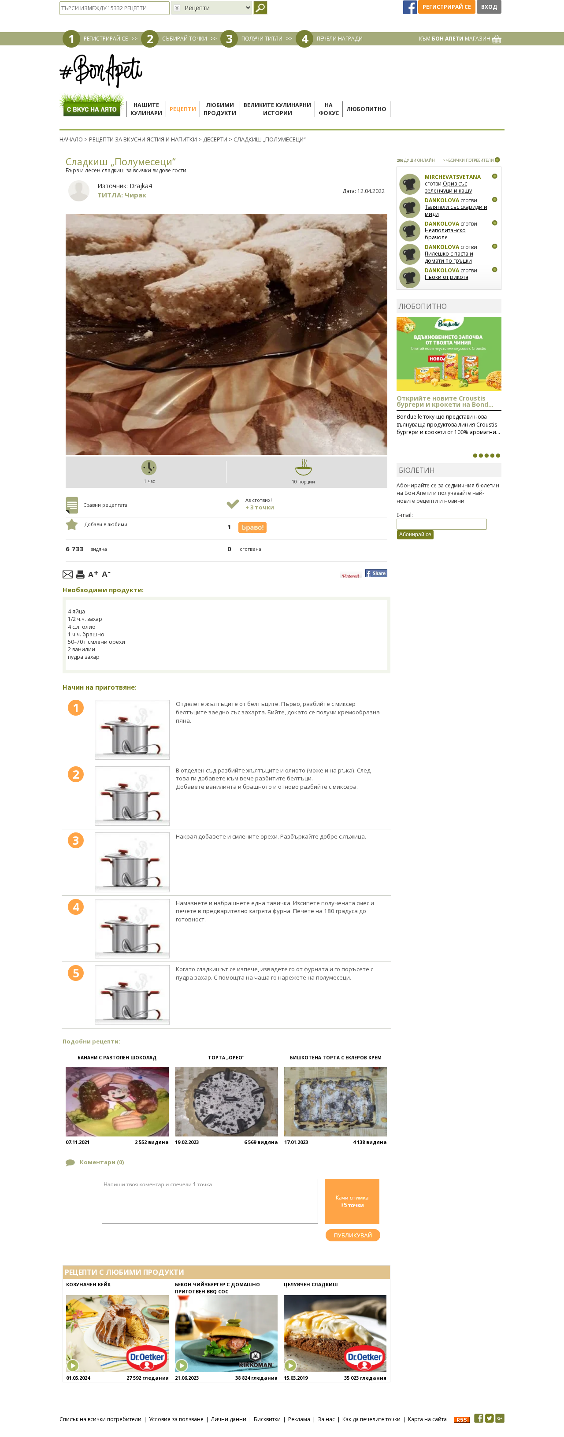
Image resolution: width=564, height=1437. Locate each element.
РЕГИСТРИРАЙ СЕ (106, 38)
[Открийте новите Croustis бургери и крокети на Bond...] (481, 455)
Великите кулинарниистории (277, 109)
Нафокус (329, 109)
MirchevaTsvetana (453, 177)
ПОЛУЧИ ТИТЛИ (261, 38)
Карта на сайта (427, 1419)
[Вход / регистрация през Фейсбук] (410, 7)
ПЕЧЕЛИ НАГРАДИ (340, 38)
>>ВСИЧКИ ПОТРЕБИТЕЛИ (468, 160)
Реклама (299, 1419)
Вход (489, 7)
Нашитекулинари (146, 109)
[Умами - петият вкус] (492, 455)
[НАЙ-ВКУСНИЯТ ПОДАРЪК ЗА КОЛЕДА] (486, 455)
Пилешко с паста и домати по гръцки (449, 257)
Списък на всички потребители (100, 1419)
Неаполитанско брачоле (445, 234)
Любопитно (366, 109)
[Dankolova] (410, 208)
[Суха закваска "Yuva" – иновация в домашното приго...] (475, 455)
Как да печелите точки (371, 1419)
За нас (326, 1419)
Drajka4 (141, 186)
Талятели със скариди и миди (456, 210)
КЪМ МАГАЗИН (455, 38)
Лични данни (228, 1419)
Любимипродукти (220, 109)
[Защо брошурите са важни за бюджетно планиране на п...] (498, 455)
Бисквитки (267, 1419)
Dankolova (442, 200)
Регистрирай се (447, 7)
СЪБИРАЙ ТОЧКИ (184, 38)
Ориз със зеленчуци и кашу (448, 187)
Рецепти (183, 109)
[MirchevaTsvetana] (410, 184)
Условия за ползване (176, 1419)
